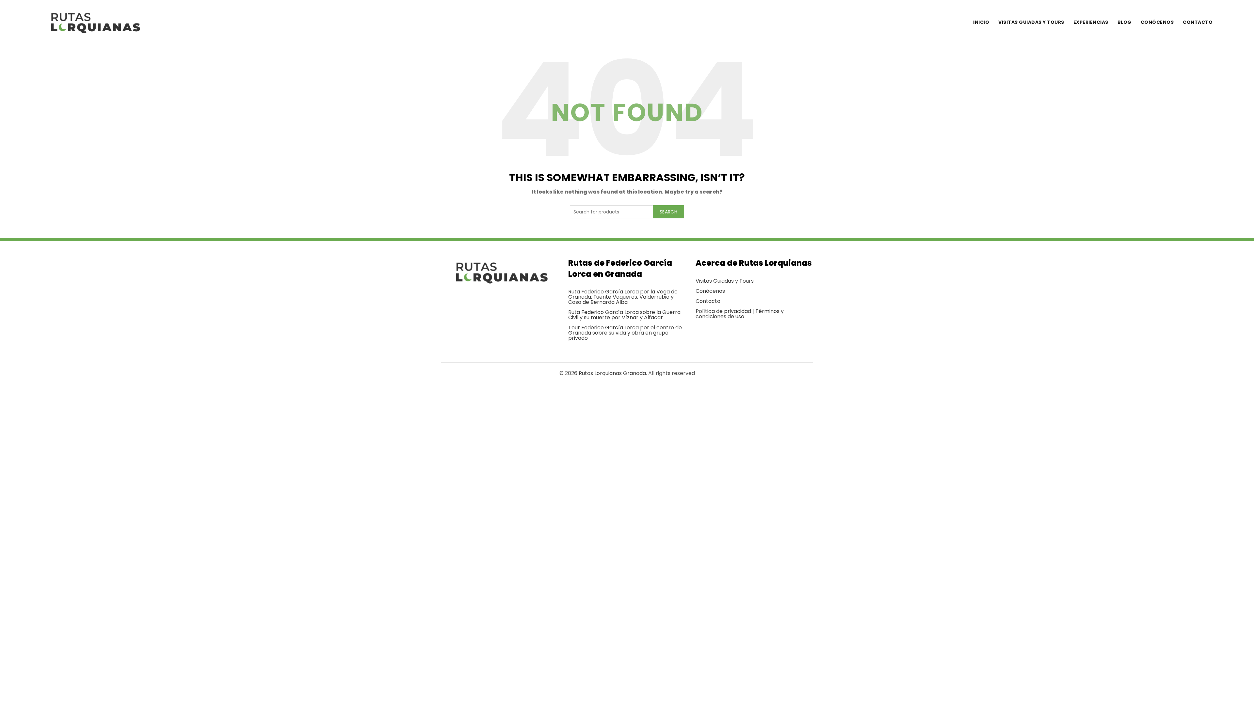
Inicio (981, 22)
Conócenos (1157, 22)
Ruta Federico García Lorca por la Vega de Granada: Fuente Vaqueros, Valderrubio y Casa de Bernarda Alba (623, 297)
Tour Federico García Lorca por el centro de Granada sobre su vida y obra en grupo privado (625, 333)
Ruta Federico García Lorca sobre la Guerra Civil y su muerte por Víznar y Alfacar (624, 314)
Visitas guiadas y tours (1031, 22)
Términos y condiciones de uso (740, 313)
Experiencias (1090, 22)
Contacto (1198, 22)
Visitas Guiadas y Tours (725, 281)
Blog (1124, 22)
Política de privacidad (723, 311)
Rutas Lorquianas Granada (612, 373)
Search (668, 212)
